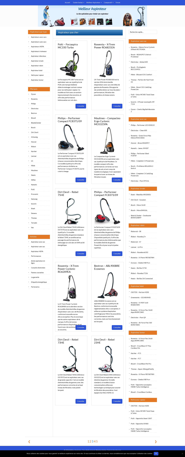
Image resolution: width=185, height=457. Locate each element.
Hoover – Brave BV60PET (140, 143)
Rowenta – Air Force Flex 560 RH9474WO (141, 324)
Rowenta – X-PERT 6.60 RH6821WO (139, 304)
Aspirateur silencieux (38, 56)
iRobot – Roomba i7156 (139, 273)
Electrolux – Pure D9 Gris (140, 181)
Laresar (34, 156)
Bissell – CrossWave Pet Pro (141, 364)
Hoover (34, 142)
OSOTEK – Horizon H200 (140, 292)
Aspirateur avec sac (139, 119)
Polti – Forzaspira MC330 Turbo (68, 46)
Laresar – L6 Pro (137, 247)
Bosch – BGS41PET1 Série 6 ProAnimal (141, 56)
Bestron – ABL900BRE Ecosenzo (107, 267)
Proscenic (34, 194)
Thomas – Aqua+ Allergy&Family (142, 369)
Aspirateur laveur (138, 332)
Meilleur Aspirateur (93, 2)
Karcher (34, 151)
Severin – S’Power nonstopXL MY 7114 (142, 103)
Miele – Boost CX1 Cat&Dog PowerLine (141, 88)
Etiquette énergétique (39, 282)
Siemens (34, 213)
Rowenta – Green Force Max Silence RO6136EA (141, 137)
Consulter (80, 106)
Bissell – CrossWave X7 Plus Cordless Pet (141, 347)
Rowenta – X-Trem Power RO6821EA (104, 46)
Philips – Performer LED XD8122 (143, 125)
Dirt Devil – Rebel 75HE (68, 193)
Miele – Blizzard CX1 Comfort (141, 75)
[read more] (71, 63)
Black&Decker (36, 123)
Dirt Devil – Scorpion (138, 200)
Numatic (34, 185)
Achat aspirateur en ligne (38, 262)
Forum (118, 2)
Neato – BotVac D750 (139, 268)
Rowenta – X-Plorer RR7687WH (142, 257)
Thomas (34, 218)
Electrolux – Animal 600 (139, 62)
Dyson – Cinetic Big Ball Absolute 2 (143, 110)
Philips (33, 104)
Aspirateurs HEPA (37, 46)
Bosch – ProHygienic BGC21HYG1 (138, 68)
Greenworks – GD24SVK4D (141, 297)
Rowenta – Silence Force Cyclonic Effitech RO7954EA (143, 48)
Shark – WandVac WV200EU (141, 195)
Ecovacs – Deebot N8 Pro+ (140, 263)
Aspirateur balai (137, 286)
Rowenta (34, 99)
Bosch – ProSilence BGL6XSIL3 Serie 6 (142, 167)
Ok (156, 453)
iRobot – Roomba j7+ (138, 237)
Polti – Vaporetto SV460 (139, 424)
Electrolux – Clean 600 (139, 130)
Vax (32, 227)
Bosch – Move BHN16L (139, 210)
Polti (33, 189)
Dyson (33, 94)
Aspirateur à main (138, 188)
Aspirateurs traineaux (39, 51)
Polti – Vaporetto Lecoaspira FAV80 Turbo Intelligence (141, 386)
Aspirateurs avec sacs (38, 37)
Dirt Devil (34, 132)
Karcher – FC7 (136, 358)
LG (32, 161)
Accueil (67, 2)
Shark (33, 208)
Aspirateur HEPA (37, 251)
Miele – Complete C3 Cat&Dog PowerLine (142, 175)
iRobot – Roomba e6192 (139, 252)
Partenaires (35, 287)
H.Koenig (34, 137)
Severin (33, 204)
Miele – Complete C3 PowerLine (142, 161)
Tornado (34, 223)
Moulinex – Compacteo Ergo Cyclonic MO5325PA (107, 121)
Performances (36, 256)
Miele (33, 166)
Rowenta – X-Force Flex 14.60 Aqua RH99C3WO (141, 311)
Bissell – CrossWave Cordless (141, 392)
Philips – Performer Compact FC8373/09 (106, 193)
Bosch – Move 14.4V (138, 205)
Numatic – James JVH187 (140, 148)
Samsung (34, 199)
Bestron (34, 113)
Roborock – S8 (136, 231)
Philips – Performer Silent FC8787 (140, 155)
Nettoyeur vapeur (138, 400)
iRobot (33, 146)
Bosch (33, 127)
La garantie (35, 277)
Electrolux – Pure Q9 (138, 317)
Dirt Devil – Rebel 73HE (68, 341)
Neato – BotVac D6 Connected (142, 278)
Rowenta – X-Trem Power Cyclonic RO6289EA (68, 268)
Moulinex (34, 170)
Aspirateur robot (137, 225)
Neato (33, 175)
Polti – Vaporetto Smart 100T (141, 418)
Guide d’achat (78, 2)
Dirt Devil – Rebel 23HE (104, 341)
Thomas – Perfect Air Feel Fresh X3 (142, 81)
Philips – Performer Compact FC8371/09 (70, 120)
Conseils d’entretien (38, 268)
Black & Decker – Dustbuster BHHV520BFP (141, 217)
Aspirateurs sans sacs (38, 42)
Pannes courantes (37, 272)
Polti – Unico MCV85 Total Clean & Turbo (142, 96)
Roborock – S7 (136, 242)
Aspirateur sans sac (138, 41)
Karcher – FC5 (136, 353)
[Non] (182, 454)
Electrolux (34, 108)
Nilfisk (33, 180)
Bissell (33, 118)
